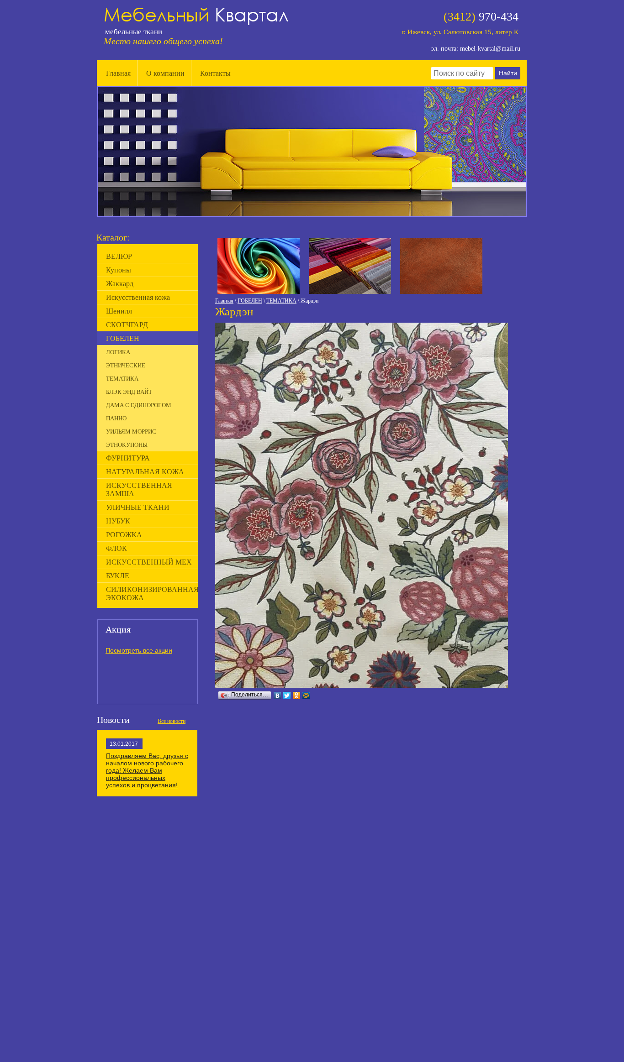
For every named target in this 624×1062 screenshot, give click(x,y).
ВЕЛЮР (119, 256)
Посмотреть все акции (139, 650)
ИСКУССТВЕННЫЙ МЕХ (149, 562)
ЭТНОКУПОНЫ (127, 444)
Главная (118, 73)
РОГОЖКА (124, 535)
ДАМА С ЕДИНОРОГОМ (138, 405)
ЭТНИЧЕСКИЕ (125, 365)
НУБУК (118, 521)
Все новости (171, 721)
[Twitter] (287, 695)
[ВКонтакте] (277, 695)
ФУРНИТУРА (128, 458)
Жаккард (119, 284)
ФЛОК (116, 548)
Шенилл (119, 311)
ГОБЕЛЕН (250, 301)
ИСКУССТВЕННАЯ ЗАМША (139, 489)
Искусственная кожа (138, 297)
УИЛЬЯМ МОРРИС (131, 431)
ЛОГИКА (118, 352)
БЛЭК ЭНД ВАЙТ (129, 391)
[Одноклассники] (296, 695)
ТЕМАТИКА (281, 301)
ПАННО (116, 418)
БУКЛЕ (117, 576)
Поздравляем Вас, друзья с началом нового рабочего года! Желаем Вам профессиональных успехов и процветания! (147, 770)
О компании (165, 73)
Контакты (215, 73)
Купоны (118, 270)
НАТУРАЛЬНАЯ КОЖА (145, 472)
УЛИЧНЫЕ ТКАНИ (137, 507)
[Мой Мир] (306, 695)
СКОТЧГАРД (127, 325)
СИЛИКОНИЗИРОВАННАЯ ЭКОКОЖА (152, 594)
